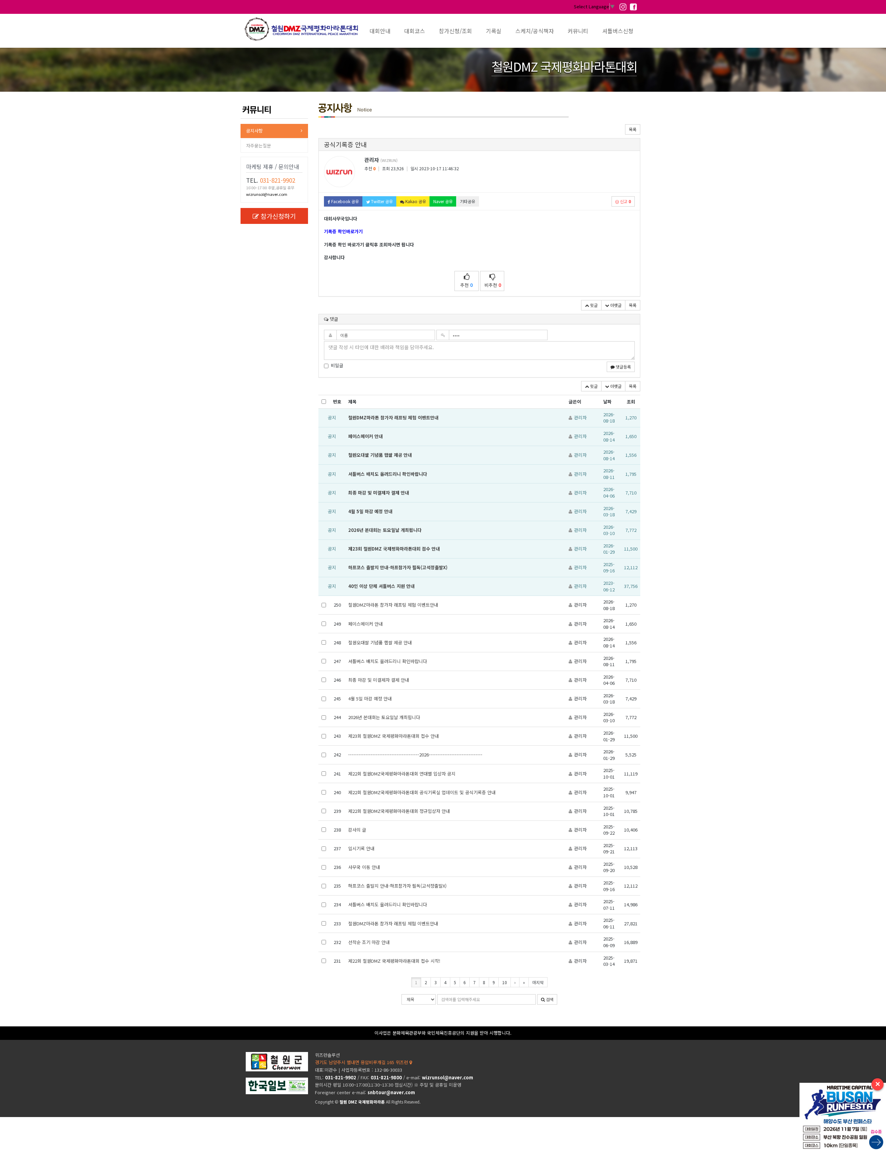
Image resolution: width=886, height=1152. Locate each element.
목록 (632, 129)
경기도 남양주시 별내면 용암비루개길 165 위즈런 (362, 1062)
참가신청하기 (278, 215)
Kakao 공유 (415, 201)
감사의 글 (357, 829)
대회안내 (380, 31)
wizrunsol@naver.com (266, 194)
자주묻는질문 (258, 145)
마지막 (538, 982)
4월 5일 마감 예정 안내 (370, 511)
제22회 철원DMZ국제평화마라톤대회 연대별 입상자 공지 (401, 773)
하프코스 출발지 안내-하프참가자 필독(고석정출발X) (397, 567)
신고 (625, 201)
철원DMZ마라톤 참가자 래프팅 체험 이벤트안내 (393, 417)
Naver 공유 (443, 201)
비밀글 (337, 365)
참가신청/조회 (455, 31)
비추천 (493, 285)
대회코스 (414, 31)
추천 (466, 285)
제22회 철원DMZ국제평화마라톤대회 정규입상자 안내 (399, 811)
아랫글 (615, 305)
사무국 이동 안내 (364, 867)
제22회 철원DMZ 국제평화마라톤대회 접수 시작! (394, 961)
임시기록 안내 (361, 848)
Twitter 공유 (381, 201)
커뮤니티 (578, 31)
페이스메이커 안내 (365, 436)
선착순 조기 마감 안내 (369, 942)
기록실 (493, 31)
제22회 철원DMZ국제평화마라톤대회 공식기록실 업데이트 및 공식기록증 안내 (422, 792)
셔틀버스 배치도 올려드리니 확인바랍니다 (387, 474)
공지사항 (254, 130)
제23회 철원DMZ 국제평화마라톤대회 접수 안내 (394, 548)
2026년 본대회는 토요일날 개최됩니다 (385, 530)
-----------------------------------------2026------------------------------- (415, 754)
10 (504, 982)
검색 (549, 999)
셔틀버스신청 (617, 31)
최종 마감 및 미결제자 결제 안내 (378, 492)
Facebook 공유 (344, 201)
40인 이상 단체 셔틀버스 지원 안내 (381, 586)
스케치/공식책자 (534, 31)
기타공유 (467, 201)
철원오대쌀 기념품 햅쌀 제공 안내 (380, 455)
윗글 (593, 305)
